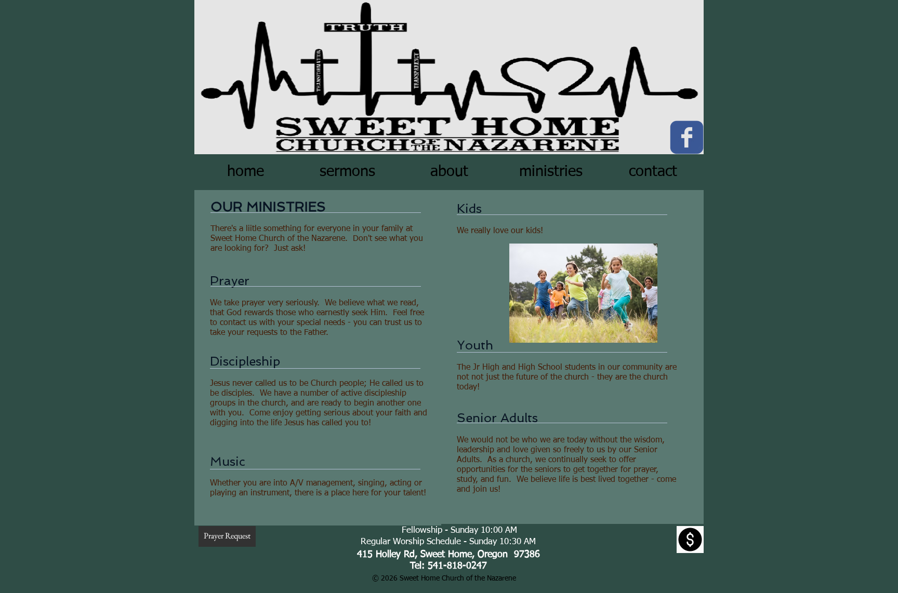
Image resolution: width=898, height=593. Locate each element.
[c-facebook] (687, 137)
